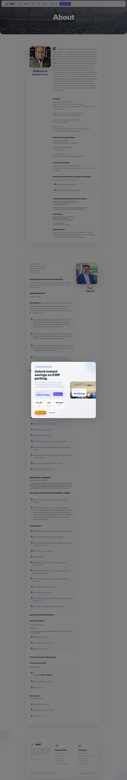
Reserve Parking (40, 412)
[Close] (93, 364)
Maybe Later (52, 412)
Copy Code (58, 394)
